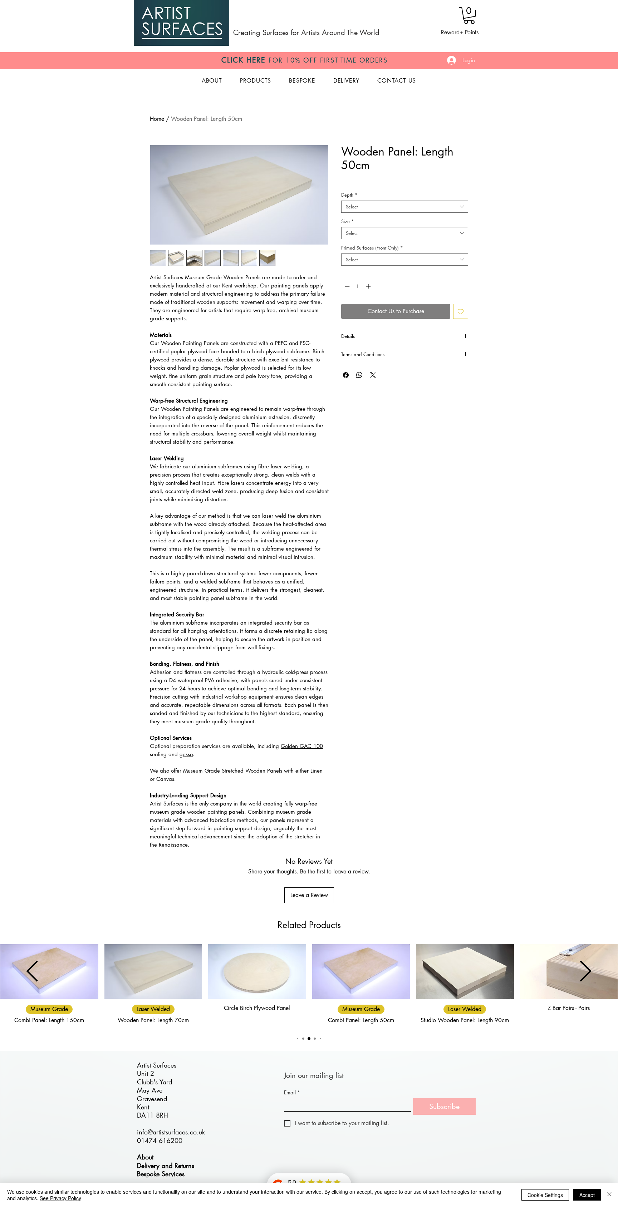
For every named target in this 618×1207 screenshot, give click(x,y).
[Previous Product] (32, 971)
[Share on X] (373, 375)
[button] (469, 15)
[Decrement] (346, 286)
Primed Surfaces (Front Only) (372, 248)
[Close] (609, 1194)
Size (347, 221)
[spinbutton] (358, 286)
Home (157, 119)
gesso (186, 754)
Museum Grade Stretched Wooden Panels (232, 770)
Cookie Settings (545, 1194)
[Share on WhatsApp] (359, 375)
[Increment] (369, 286)
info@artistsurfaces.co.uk (171, 1132)
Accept (587, 1194)
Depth (349, 195)
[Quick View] (153, 971)
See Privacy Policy (60, 1198)
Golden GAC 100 (302, 746)
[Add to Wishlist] (460, 311)
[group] (309, 986)
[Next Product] (586, 971)
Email (292, 1092)
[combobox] (404, 207)
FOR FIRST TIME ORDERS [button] (304, 60)
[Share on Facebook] (346, 375)
